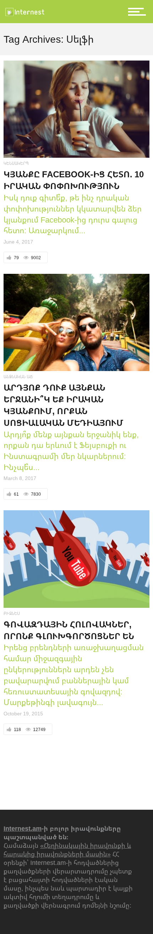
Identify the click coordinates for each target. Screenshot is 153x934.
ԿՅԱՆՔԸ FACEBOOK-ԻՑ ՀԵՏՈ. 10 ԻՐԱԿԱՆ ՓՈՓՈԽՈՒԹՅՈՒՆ (74, 180)
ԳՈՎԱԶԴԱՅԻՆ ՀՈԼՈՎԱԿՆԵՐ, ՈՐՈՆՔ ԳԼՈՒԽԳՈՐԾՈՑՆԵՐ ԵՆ (69, 630)
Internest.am (23, 828)
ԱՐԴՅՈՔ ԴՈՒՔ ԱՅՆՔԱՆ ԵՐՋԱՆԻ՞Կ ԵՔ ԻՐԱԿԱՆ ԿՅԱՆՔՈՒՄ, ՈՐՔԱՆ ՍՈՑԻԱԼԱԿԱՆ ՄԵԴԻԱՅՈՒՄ (63, 404)
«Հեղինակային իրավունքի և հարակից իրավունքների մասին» (67, 849)
